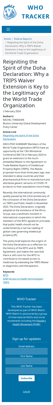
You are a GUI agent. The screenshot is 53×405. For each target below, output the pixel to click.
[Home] (11, 12)
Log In (26, 391)
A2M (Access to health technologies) (23, 278)
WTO (5, 275)
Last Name (26, 365)
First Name (26, 356)
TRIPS (6, 282)
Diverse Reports (23, 38)
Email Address (26, 346)
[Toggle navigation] (8, 29)
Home (7, 38)
